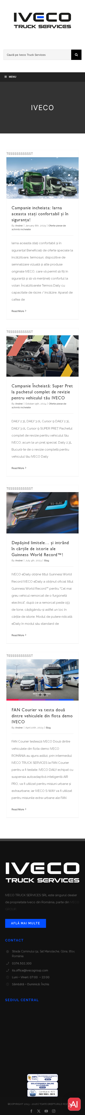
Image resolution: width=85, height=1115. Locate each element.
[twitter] (38, 1111)
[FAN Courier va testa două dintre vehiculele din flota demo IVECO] (42, 680)
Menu (12, 76)
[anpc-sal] (42, 1075)
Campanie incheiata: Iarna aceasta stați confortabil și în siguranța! (40, 213)
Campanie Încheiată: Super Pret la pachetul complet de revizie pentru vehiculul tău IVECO (42, 391)
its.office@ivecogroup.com (30, 970)
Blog (46, 560)
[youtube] (46, 1111)
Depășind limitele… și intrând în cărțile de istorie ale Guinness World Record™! (40, 548)
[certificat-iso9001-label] (42, 1091)
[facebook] (31, 1111)
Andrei (19, 225)
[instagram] (53, 1111)
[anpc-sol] (42, 1083)
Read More (18, 311)
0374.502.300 (22, 963)
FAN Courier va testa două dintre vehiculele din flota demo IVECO (42, 715)
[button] (74, 1104)
